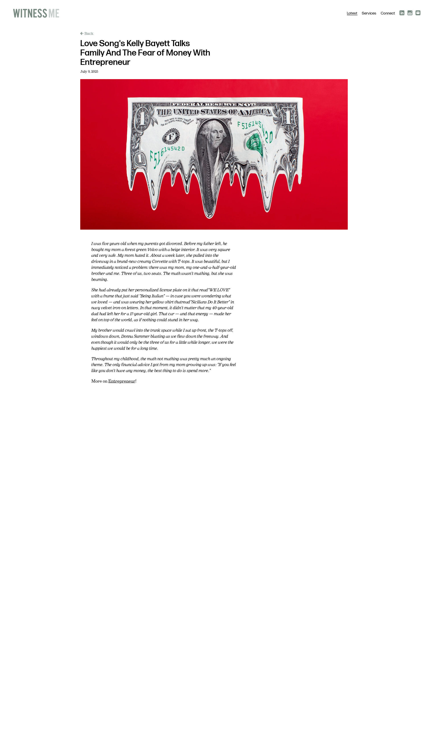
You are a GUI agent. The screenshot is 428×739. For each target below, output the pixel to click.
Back (88, 33)
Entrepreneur (121, 381)
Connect (388, 13)
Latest (352, 13)
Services (369, 13)
